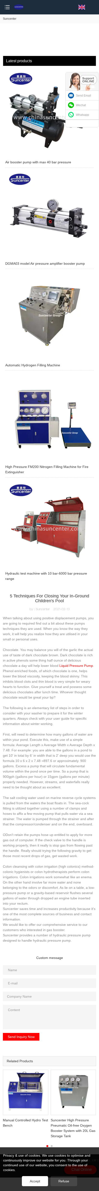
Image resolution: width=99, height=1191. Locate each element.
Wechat (81, 105)
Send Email (83, 95)
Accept (35, 1181)
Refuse (63, 1181)
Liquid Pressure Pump (76, 666)
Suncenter (9, 18)
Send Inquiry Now (21, 1037)
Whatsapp (82, 115)
